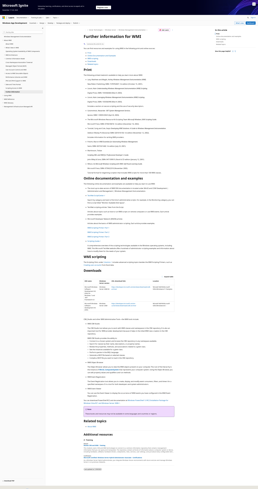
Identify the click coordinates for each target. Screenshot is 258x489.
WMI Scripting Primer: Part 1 (98, 228)
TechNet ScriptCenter (95, 195)
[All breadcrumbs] (85, 30)
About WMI (91, 426)
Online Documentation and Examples (101, 56)
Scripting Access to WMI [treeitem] (14, 88)
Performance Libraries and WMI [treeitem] (16, 77)
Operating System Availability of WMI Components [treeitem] (23, 51)
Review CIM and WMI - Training (94, 445)
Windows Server (110, 30)
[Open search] (248, 17)
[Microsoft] (3, 17)
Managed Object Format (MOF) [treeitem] (16, 66)
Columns (107, 262)
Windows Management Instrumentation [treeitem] (17, 37)
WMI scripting (92, 58)
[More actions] (172, 30)
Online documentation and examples (228, 36)
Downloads (91, 61)
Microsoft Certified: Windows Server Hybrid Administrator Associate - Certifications (113, 458)
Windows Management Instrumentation (132, 30)
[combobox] (22, 32)
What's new (240, 23)
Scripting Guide (93, 241)
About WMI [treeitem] (9, 44)
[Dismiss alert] (254, 4)
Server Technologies (96, 30)
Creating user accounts (92, 265)
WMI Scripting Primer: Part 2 (98, 232)
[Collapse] (42, 28)
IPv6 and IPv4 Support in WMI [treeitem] (16, 81)
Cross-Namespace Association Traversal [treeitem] (19, 62)
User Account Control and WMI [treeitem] (16, 70)
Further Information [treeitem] (13, 92)
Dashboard (250, 23)
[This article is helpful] (233, 51)
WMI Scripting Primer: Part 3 (98, 237)
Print (89, 53)
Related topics (92, 64)
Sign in (253, 17)
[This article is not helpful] (235, 51)
